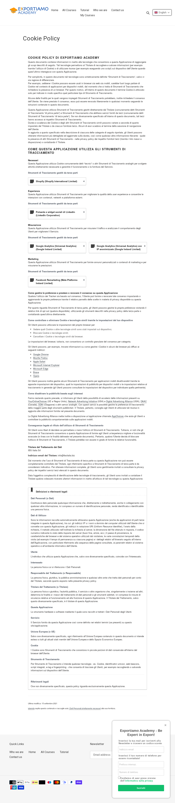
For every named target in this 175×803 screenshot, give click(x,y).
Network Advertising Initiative (82, 401)
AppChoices (118, 416)
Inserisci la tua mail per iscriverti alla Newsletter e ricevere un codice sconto (140, 742)
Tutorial (64, 752)
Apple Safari (39, 361)
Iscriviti (141, 788)
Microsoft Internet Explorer (46, 365)
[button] (162, 12)
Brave (36, 372)
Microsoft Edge (40, 368)
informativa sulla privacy (139, 780)
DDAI (40, 404)
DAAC (144, 401)
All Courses (48, 752)
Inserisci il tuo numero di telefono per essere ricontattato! (140, 757)
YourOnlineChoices (37, 401)
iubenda (31, 708)
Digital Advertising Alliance (119, 401)
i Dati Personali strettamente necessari (85, 708)
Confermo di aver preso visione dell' (138, 779)
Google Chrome (41, 354)
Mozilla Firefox (40, 358)
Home (32, 752)
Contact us (15, 757)
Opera (36, 375)
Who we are (16, 752)
